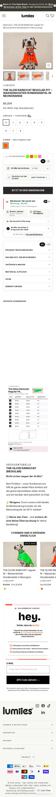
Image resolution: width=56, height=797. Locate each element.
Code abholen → (28, 439)
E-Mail (6, 428)
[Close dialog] (51, 366)
